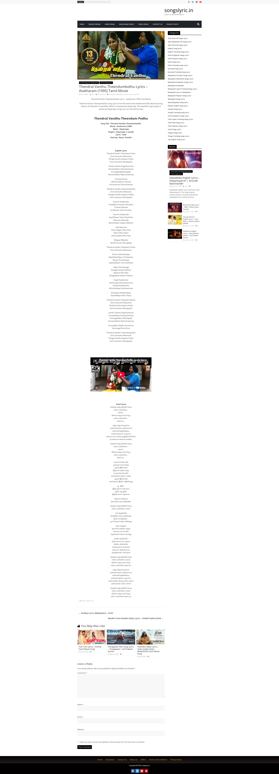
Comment (82, 673)
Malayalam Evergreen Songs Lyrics (180, 82)
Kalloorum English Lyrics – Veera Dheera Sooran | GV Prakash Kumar (191, 234)
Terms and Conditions (158, 759)
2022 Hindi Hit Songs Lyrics (178, 38)
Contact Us (157, 24)
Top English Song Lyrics (176, 139)
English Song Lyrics (175, 48)
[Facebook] (133, 771)
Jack (93, 94)
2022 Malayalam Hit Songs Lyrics (180, 42)
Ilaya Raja (119, 94)
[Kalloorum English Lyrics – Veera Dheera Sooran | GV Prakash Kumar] (175, 230)
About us (133, 759)
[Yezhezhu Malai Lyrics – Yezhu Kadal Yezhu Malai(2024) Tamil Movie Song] (150, 631)
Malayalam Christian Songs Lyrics (180, 75)
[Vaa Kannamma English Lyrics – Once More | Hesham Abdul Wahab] (175, 216)
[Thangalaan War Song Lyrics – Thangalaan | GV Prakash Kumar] (121, 631)
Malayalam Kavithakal (176, 86)
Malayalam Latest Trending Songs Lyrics (182, 89)
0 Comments (101, 94)
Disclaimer (110, 759)
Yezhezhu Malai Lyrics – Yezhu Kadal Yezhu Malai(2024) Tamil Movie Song (148, 650)
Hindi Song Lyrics (174, 62)
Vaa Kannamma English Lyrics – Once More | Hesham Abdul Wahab (191, 220)
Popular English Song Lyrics (178, 106)
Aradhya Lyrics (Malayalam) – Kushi (95, 613)
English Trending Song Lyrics (178, 52)
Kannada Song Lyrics (175, 69)
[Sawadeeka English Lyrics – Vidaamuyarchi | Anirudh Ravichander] (185, 152)
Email (80, 717)
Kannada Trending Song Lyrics (179, 72)
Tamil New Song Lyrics (176, 123)
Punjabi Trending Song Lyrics (178, 112)
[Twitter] (137, 771)
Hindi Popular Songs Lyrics (177, 59)
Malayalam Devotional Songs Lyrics (180, 79)
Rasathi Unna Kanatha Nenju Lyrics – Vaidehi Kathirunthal (135, 618)
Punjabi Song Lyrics (175, 109)
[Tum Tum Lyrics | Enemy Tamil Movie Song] (91, 631)
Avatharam (112, 94)
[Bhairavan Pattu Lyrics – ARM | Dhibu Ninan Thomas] (175, 204)
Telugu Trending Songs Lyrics (178, 136)
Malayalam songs (126, 24)
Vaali (137, 94)
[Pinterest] (146, 771)
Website (80, 729)
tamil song (132, 94)
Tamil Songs (143, 24)
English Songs (94, 24)
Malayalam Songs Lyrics (176, 99)
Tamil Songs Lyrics (106, 83)
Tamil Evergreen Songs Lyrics (89, 83)
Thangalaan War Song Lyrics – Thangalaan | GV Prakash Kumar (121, 649)
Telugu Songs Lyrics (175, 133)
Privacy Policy (173, 24)
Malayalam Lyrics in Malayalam (179, 92)
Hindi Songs (110, 24)
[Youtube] (142, 771)
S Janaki (125, 94)
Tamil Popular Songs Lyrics (177, 126)
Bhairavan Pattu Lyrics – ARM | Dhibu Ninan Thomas (191, 207)
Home (82, 24)
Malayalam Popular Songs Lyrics (179, 96)
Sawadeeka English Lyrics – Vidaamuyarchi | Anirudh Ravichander (184, 180)
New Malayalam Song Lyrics (178, 102)
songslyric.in (178, 10)
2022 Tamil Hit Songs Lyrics (178, 45)
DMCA (143, 759)
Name (80, 704)
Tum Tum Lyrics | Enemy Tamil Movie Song (89, 647)
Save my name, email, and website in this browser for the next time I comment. (112, 742)
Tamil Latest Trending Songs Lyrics (180, 119)
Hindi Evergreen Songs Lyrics (178, 55)
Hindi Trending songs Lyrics (178, 65)
